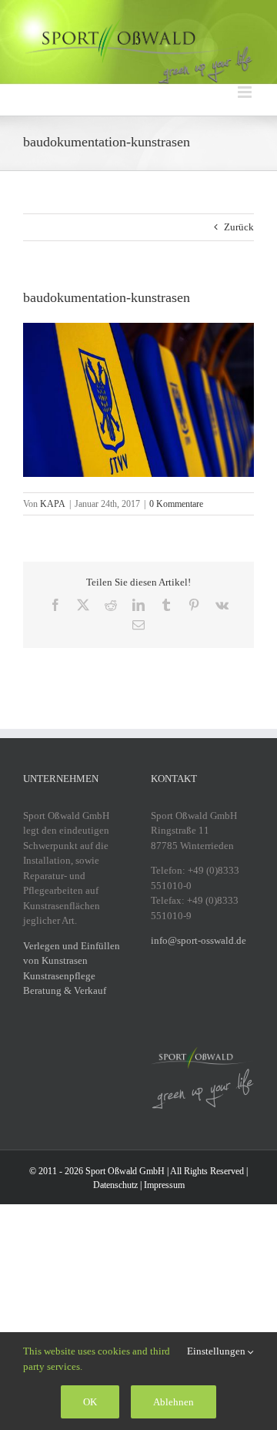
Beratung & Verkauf (64, 990)
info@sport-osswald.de (198, 940)
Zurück (239, 227)
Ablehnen (173, 1402)
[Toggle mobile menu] (246, 92)
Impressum (164, 1185)
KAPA (52, 503)
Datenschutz (115, 1185)
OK (90, 1402)
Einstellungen (217, 1351)
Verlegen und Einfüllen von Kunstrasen (71, 953)
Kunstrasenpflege (59, 976)
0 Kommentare (176, 503)
